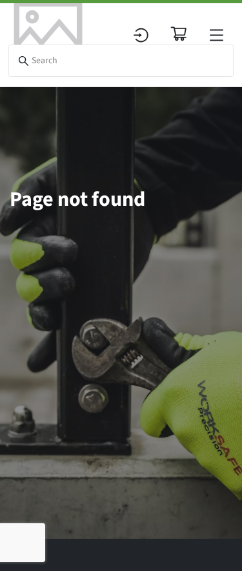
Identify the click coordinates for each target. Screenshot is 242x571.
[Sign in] (141, 35)
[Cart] (178, 33)
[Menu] (216, 35)
